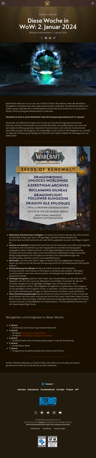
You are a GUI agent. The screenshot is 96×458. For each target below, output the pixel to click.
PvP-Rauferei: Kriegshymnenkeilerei (36, 335)
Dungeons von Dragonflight (33, 333)
